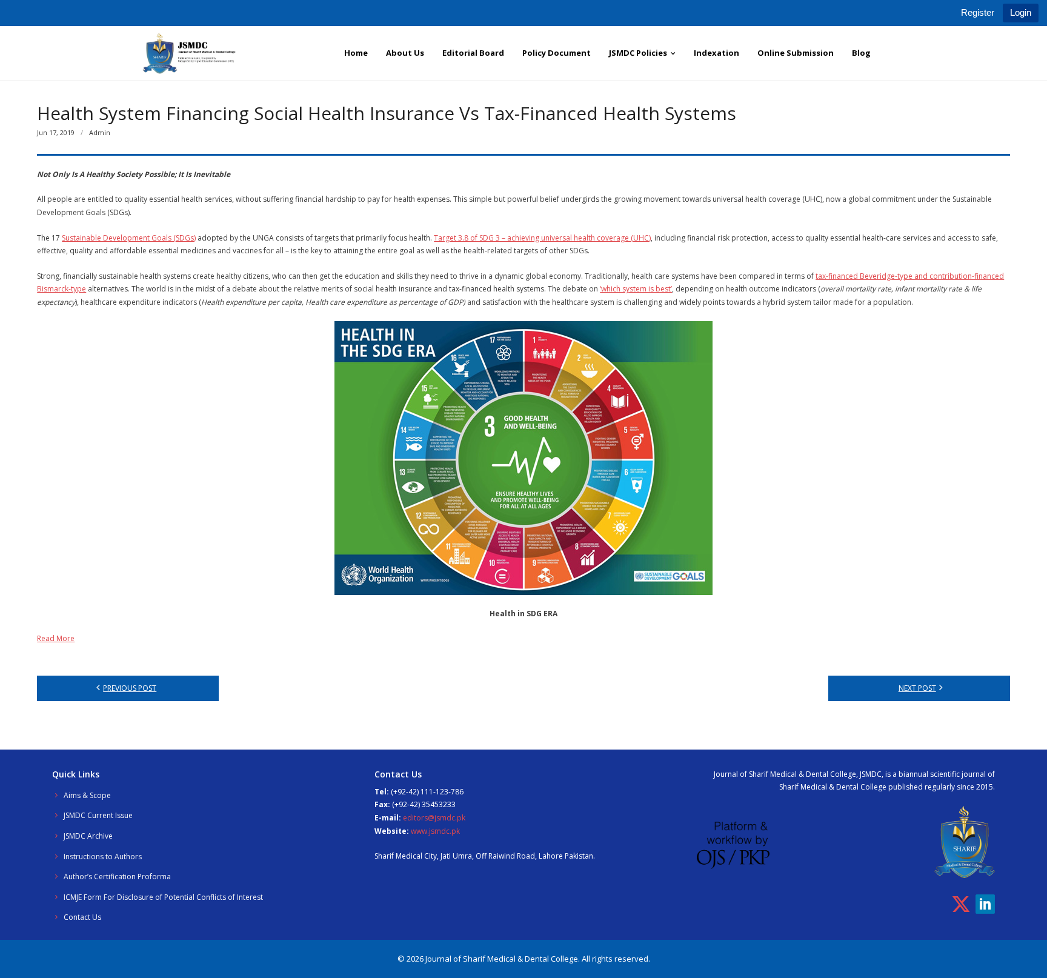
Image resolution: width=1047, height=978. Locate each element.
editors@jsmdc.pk (434, 818)
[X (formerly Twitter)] (961, 904)
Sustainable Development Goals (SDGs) (129, 238)
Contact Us (82, 917)
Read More (56, 638)
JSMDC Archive (88, 836)
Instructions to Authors (103, 856)
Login (1020, 12)
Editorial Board (473, 52)
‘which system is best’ (636, 289)
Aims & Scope (87, 795)
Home (356, 52)
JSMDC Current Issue (98, 815)
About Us (405, 52)
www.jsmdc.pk (435, 831)
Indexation (716, 52)
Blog (861, 52)
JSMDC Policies (638, 52)
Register (977, 12)
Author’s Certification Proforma (117, 876)
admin (99, 132)
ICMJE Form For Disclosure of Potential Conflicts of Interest (163, 897)
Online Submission (795, 52)
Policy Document (556, 52)
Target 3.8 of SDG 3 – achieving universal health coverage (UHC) (542, 238)
